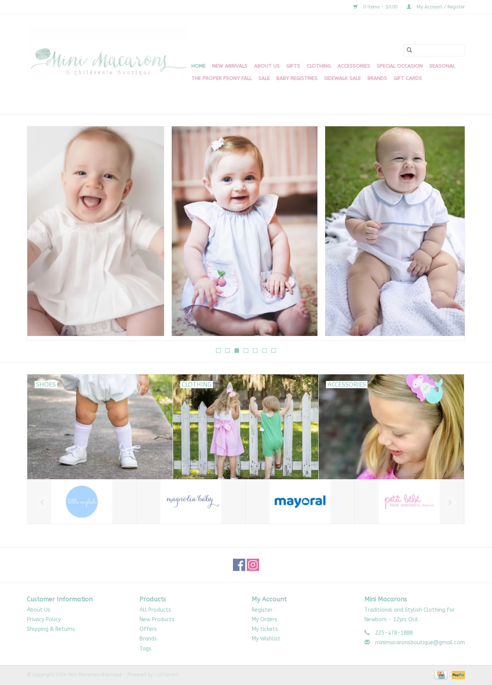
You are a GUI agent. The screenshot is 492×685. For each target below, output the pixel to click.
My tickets (265, 629)
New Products (157, 619)
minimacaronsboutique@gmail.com (420, 642)
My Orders (264, 619)
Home (198, 66)
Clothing (319, 66)
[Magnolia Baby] (190, 502)
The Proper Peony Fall (221, 78)
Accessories (353, 66)
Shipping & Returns (51, 629)
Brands (377, 78)
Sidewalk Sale (342, 78)
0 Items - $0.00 (380, 7)
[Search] (409, 50)
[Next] (450, 236)
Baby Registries (296, 78)
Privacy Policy (44, 619)
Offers (148, 629)
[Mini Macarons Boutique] (108, 64)
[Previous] (42, 236)
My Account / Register (440, 7)
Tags (145, 648)
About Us (267, 66)
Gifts (293, 66)
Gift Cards (408, 78)
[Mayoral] (300, 502)
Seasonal (442, 66)
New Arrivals (230, 66)
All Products (155, 610)
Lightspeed (166, 674)
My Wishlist (266, 638)
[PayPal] (457, 674)
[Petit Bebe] (409, 502)
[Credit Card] (440, 674)
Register (262, 610)
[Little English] (81, 502)
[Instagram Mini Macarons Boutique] (253, 565)
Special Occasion (400, 66)
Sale (264, 78)
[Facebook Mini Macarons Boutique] (239, 565)
